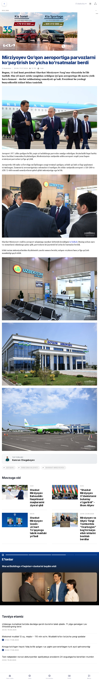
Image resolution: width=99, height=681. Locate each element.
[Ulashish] (95, 3)
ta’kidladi (73, 241)
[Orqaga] (4, 4)
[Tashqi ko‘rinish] (90, 3)
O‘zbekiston (6, 68)
